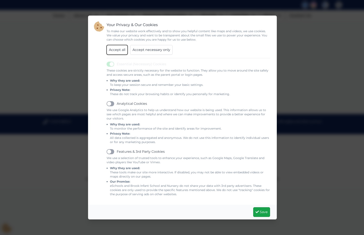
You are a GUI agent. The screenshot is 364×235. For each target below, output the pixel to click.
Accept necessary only (151, 50)
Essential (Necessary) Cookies (141, 64)
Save (263, 212)
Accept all (117, 50)
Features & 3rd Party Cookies (141, 152)
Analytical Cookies (132, 104)
